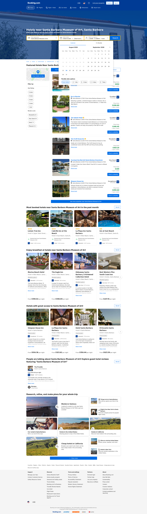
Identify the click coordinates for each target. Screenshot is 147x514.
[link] (38, 92)
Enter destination (35, 37)
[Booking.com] (34, 3)
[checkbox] (83, 54)
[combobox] (42, 38)
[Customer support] (89, 3)
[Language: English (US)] (84, 3)
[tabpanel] (86, 65)
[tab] (73, 43)
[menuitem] (30, 7)
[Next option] (120, 227)
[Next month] (110, 47)
